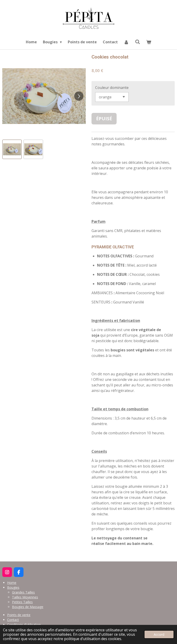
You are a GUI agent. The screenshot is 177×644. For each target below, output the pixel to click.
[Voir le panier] (148, 42)
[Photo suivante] (78, 96)
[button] (12, 149)
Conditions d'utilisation (24, 624)
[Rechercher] (137, 41)
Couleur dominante (112, 87)
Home (11, 582)
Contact (13, 620)
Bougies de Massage (27, 607)
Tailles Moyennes (25, 597)
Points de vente (18, 615)
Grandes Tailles (23, 592)
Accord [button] (159, 634)
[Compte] (126, 42)
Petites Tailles (22, 602)
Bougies (13, 587)
